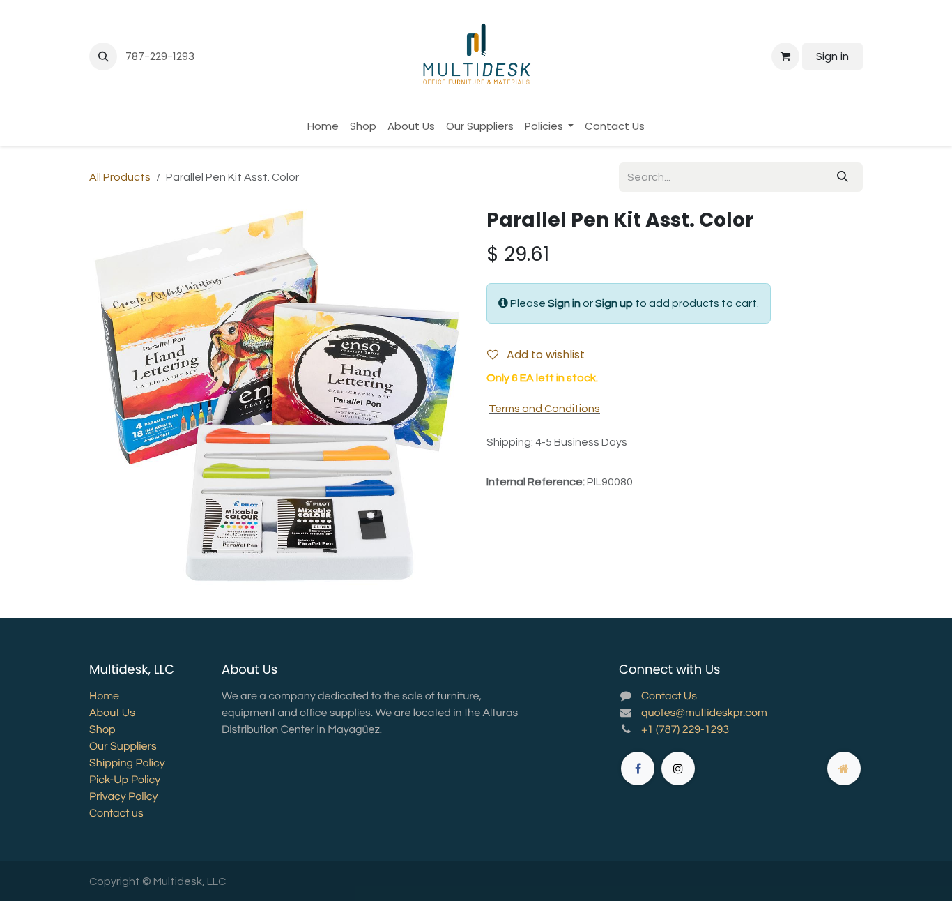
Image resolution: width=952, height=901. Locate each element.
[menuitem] (323, 126)
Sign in (832, 56)
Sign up (614, 303)
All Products (120, 177)
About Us (112, 713)
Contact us (116, 813)
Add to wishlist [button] (544, 355)
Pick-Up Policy (124, 780)
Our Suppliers (123, 746)
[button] (103, 56)
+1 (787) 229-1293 (685, 730)
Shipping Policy (127, 763)
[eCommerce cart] (785, 56)
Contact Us (669, 696)
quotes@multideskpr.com (704, 713)
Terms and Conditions (544, 408)
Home (104, 696)
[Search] (842, 177)
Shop (102, 730)
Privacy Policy (123, 797)
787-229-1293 (161, 56)
